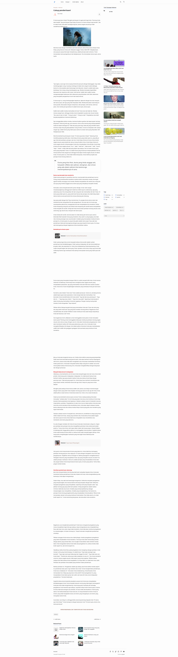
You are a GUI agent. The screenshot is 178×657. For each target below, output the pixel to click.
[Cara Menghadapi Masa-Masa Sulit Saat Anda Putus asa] (114, 66)
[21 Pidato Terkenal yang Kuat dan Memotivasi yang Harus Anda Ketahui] (114, 84)
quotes (118, 197)
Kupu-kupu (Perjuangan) (72, 443)
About (82, 2)
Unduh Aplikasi (75, 2)
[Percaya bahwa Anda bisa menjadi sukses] (114, 118)
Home (62, 2)
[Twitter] (113, 652)
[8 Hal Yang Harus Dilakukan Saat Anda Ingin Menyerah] (55, 645)
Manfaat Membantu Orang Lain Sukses (91, 635)
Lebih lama (57, 619)
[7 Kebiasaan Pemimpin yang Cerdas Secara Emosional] (80, 645)
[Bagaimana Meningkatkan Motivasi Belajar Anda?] (55, 631)
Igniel (123, 654)
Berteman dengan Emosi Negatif (66, 634)
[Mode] (120, 2)
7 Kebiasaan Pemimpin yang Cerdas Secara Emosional (92, 642)
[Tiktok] (116, 652)
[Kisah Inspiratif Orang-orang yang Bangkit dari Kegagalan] (80, 631)
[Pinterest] (121, 652)
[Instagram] (118, 652)
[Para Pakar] (54, 1)
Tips (106, 199)
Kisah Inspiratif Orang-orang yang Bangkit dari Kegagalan (91, 628)
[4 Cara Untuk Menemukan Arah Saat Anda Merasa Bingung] (114, 134)
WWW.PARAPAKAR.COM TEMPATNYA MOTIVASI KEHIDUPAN (76, 609)
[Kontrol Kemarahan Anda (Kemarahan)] (57, 238)
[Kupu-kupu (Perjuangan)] (57, 445)
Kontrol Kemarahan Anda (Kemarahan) (76, 236)
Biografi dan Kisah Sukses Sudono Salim (113, 104)
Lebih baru (96, 619)
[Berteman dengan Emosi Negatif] (55, 638)
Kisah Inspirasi (108, 195)
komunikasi (119, 195)
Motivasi (56, 614)
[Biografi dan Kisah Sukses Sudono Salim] (114, 102)
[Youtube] (124, 652)
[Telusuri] (123, 2)
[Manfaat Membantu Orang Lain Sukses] (80, 638)
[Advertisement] (77, 69)
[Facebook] (110, 652)
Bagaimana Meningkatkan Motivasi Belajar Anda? (67, 628)
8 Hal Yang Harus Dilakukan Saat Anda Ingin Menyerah (66, 642)
